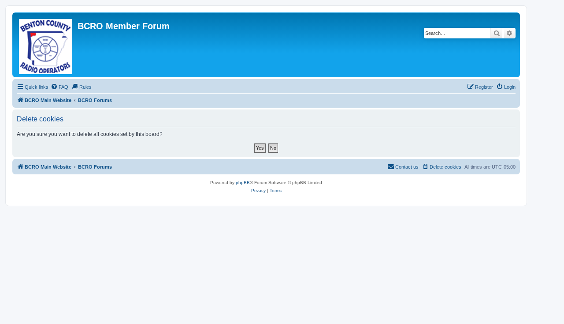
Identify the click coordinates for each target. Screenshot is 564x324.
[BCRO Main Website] (46, 45)
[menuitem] (59, 87)
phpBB (243, 182)
